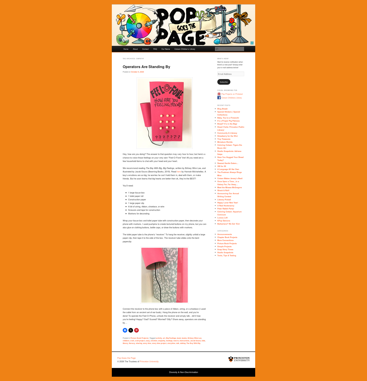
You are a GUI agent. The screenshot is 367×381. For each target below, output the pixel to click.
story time (147, 343)
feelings (169, 340)
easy (148, 340)
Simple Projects (224, 246)
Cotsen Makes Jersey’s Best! (230, 178)
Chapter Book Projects (227, 237)
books (184, 338)
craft (132, 340)
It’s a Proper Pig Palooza (228, 120)
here (179, 171)
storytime (171, 343)
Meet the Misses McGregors (229, 187)
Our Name (165, 49)
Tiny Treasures (223, 139)
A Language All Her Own (228, 169)
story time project (159, 343)
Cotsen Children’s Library (184, 49)
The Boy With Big (193, 343)
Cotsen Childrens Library (231, 97)
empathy (161, 340)
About (135, 49)
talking (183, 343)
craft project (140, 340)
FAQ (155, 49)
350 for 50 (221, 166)
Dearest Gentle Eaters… (227, 163)
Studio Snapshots (225, 252)
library (125, 343)
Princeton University (239, 359)
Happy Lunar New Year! (227, 202)
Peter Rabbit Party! (225, 208)
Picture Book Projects (139, 338)
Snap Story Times (225, 249)
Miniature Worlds (225, 142)
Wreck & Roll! (223, 190)
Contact (145, 49)
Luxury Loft (222, 217)
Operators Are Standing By (146, 66)
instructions (184, 340)
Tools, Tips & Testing (226, 255)
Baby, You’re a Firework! (228, 117)
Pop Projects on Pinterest (232, 94)
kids (203, 340)
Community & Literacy (227, 133)
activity (159, 338)
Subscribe (224, 82)
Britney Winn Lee (195, 338)
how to (176, 340)
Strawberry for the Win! (227, 136)
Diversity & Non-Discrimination (183, 372)
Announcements (224, 234)
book (179, 338)
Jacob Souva (195, 340)
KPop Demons (223, 220)
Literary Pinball (224, 199)
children (126, 340)
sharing (139, 343)
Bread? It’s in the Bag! (227, 123)
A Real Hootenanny (225, 205)
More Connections (225, 240)
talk (177, 343)
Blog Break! (222, 108)
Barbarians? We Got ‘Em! (228, 223)
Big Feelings (171, 338)
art (164, 338)
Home (125, 49)
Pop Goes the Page (126, 357)
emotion (154, 340)
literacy (132, 343)
